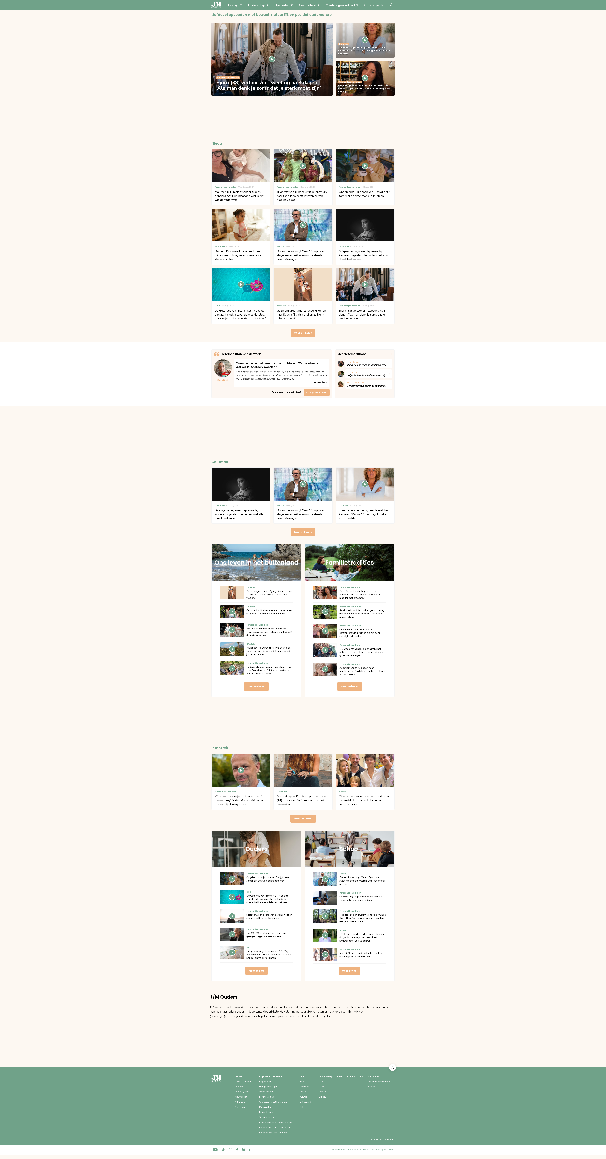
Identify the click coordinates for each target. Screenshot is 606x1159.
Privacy (371, 1086)
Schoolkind (305, 1101)
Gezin (321, 1086)
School (322, 1096)
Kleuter (303, 1096)
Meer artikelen (303, 332)
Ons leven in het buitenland (273, 1101)
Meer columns (303, 532)
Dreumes (304, 1086)
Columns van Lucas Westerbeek (275, 1127)
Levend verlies (266, 1096)
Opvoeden (282, 5)
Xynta (390, 1149)
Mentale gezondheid (340, 5)
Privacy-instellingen (381, 1139)
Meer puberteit (303, 818)
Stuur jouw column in (316, 392)
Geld (321, 1081)
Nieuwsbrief (241, 1096)
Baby (302, 1081)
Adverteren (240, 1101)
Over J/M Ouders (243, 1081)
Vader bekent (266, 1091)
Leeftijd (233, 5)
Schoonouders (266, 1117)
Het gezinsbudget (268, 1086)
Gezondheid (307, 5)
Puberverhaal (266, 1107)
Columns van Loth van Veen (273, 1132)
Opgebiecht (265, 1081)
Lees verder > (320, 382)
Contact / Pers (242, 1091)
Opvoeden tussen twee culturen (275, 1122)
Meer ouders (256, 970)
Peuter (303, 1091)
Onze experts (373, 5)
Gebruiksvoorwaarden (379, 1081)
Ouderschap (256, 5)
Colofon (239, 1086)
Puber (303, 1107)
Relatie (322, 1091)
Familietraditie (266, 1112)
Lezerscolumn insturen (350, 1076)
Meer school (349, 970)
